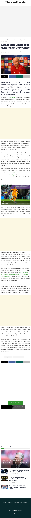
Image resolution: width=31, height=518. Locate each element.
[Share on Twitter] (4, 76)
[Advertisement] (15, 21)
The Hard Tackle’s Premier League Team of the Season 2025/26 (17, 487)
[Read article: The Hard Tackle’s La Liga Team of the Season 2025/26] (4, 471)
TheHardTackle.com (17, 510)
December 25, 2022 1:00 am (20, 51)
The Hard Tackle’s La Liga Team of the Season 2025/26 (19, 471)
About (4, 502)
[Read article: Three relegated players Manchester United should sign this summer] (4, 478)
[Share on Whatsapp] (19, 76)
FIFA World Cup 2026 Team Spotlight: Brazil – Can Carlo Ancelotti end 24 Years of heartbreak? (14, 462)
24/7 (22, 406)
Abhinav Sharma (7, 51)
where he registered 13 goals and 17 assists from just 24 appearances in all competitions (15, 274)
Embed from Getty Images (6, 184)
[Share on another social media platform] (26, 76)
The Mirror (12, 97)
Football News (18, 406)
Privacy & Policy (18, 502)
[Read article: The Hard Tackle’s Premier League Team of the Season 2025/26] (4, 487)
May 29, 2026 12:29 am (13, 473)
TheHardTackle (15, 2)
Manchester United (18, 357)
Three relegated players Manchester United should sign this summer (19, 478)
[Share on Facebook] (12, 76)
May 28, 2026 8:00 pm (13, 482)
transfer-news (8, 40)
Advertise (10, 502)
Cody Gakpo (8, 357)
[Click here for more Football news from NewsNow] (7, 407)
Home (2, 40)
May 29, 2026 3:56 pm (6, 466)
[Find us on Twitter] (14, 514)
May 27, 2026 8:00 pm (13, 491)
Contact (25, 502)
